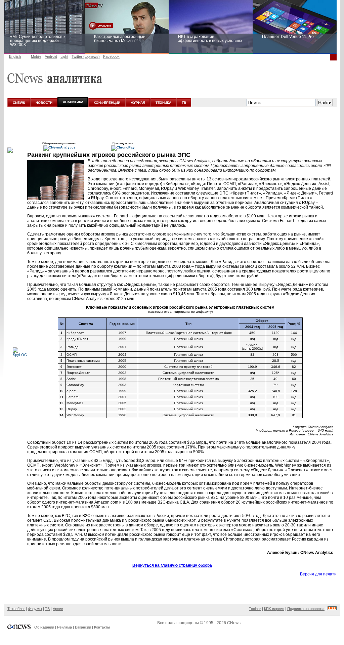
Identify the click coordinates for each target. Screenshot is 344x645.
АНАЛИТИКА (73, 102)
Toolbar (255, 609)
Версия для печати (318, 574)
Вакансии (83, 627)
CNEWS (19, 102)
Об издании (44, 627)
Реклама (64, 627)
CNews (234, 622)
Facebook (111, 56)
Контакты (102, 627)
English (15, 56)
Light (64, 56)
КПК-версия (274, 609)
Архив (58, 609)
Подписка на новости (306, 609)
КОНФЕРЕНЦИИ (107, 102)
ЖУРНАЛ (138, 102)
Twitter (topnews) (86, 56)
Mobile (36, 56)
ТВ (184, 102)
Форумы (35, 609)
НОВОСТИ (44, 102)
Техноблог (16, 609)
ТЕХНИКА (163, 102)
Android (51, 56)
